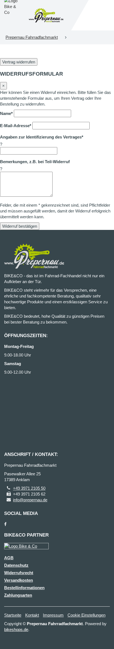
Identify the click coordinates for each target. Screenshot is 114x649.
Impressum (53, 615)
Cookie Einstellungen (86, 615)
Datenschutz (16, 565)
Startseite (12, 615)
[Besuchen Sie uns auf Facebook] (5, 524)
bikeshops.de (16, 629)
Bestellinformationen (24, 587)
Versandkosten (18, 580)
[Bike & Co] (26, 546)
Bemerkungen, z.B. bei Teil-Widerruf (35, 161)
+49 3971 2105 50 (29, 488)
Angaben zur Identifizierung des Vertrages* (41, 137)
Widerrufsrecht (18, 572)
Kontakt (32, 615)
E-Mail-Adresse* (15, 125)
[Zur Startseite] (46, 15)
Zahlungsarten (18, 595)
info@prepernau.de (30, 499)
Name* (6, 113)
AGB (9, 557)
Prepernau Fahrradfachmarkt (32, 37)
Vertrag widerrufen (18, 62)
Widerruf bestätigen (19, 226)
